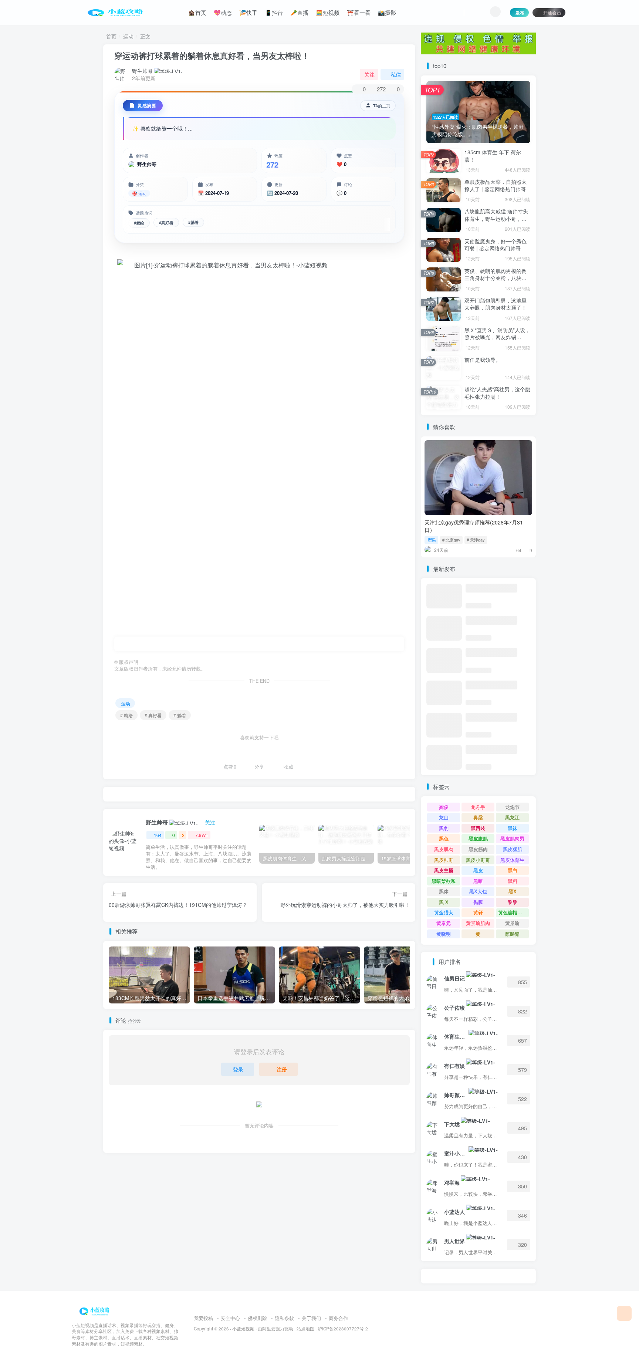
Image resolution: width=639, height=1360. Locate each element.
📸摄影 (387, 12)
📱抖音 (274, 12)
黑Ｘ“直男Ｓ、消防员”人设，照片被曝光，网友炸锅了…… (497, 337)
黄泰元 (443, 923)
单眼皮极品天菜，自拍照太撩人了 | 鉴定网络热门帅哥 (495, 185)
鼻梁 (478, 817)
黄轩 (478, 912)
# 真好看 (153, 715)
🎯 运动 (139, 193)
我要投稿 (203, 1318)
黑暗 (478, 880)
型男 (432, 540)
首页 (111, 36)
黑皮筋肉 (478, 849)
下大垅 (452, 1124)
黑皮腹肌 (478, 838)
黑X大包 (478, 891)
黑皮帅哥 (443, 859)
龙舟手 (478, 806)
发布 (519, 12)
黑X (512, 891)
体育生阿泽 (455, 1036)
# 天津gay (476, 540)
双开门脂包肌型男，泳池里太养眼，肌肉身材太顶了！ (495, 304)
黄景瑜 (512, 923)
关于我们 (311, 1318)
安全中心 (230, 1318)
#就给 (139, 223)
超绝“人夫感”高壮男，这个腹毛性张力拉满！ (497, 392)
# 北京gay (451, 540)
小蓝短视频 (243, 1329)
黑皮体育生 (512, 859)
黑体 (444, 891)
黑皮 (478, 870)
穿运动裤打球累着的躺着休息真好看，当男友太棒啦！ (212, 55)
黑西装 (478, 827)
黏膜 (478, 901)
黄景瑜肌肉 (478, 923)
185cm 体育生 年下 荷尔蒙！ (492, 155)
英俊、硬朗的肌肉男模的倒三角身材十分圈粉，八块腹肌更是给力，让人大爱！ (495, 278)
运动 (128, 36)
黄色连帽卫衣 (512, 912)
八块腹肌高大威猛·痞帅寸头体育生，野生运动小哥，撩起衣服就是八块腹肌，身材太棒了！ (496, 222)
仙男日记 (454, 978)
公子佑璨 (454, 1007)
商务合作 (338, 1318)
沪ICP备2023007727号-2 (343, 1329)
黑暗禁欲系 (444, 880)
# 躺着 (179, 715)
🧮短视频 (327, 12)
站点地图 (305, 1329)
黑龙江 (512, 817)
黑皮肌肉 (443, 849)
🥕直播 (299, 12)
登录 (238, 1069)
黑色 (444, 838)
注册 (282, 1069)
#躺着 (193, 222)
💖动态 (223, 12)
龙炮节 (512, 806)
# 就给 (126, 715)
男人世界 (454, 1241)
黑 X (444, 901)
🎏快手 (248, 12)
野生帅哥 (142, 70)
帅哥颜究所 (455, 1095)
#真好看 (166, 222)
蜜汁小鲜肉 (455, 1153)
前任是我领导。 (482, 359)
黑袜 (512, 827)
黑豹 (444, 827)
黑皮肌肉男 (512, 838)
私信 (395, 74)
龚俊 (444, 806)
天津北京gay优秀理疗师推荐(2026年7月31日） (474, 526)
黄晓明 (443, 933)
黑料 (512, 880)
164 (158, 835)
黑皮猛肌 (512, 849)
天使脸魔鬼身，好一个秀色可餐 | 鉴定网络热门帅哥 (495, 244)
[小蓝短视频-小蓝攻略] (96, 1310)
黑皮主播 (443, 870)
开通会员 (552, 12)
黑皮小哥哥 (478, 859)
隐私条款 (284, 1318)
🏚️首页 (197, 12)
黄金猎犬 (443, 912)
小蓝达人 (454, 1211)
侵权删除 (257, 1318)
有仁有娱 (454, 1065)
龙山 (444, 817)
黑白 (512, 870)
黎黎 (512, 901)
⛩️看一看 (359, 12)
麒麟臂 (512, 933)
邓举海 (452, 1182)
